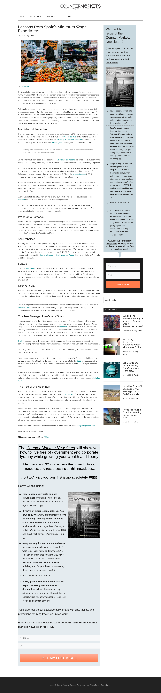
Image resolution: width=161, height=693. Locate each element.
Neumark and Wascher (66, 160)
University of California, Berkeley (69, 140)
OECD (79, 361)
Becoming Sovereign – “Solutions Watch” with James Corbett (133, 343)
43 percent (69, 394)
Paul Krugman (57, 143)
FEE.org (46, 437)
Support (73, 685)
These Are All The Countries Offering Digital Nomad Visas (132, 413)
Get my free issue (59, 658)
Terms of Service (83, 685)
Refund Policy (106, 685)
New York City (23, 308)
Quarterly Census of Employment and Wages (57, 255)
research (21, 200)
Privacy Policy (95, 685)
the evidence (31, 268)
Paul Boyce (24, 86)
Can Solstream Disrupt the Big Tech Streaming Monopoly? (131, 367)
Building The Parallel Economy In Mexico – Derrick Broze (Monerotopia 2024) (133, 321)
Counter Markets (80, 7)
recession (63, 327)
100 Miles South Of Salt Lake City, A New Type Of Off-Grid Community (132, 390)
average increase (79, 174)
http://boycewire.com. (86, 426)
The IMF (21, 341)
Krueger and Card (69, 137)
